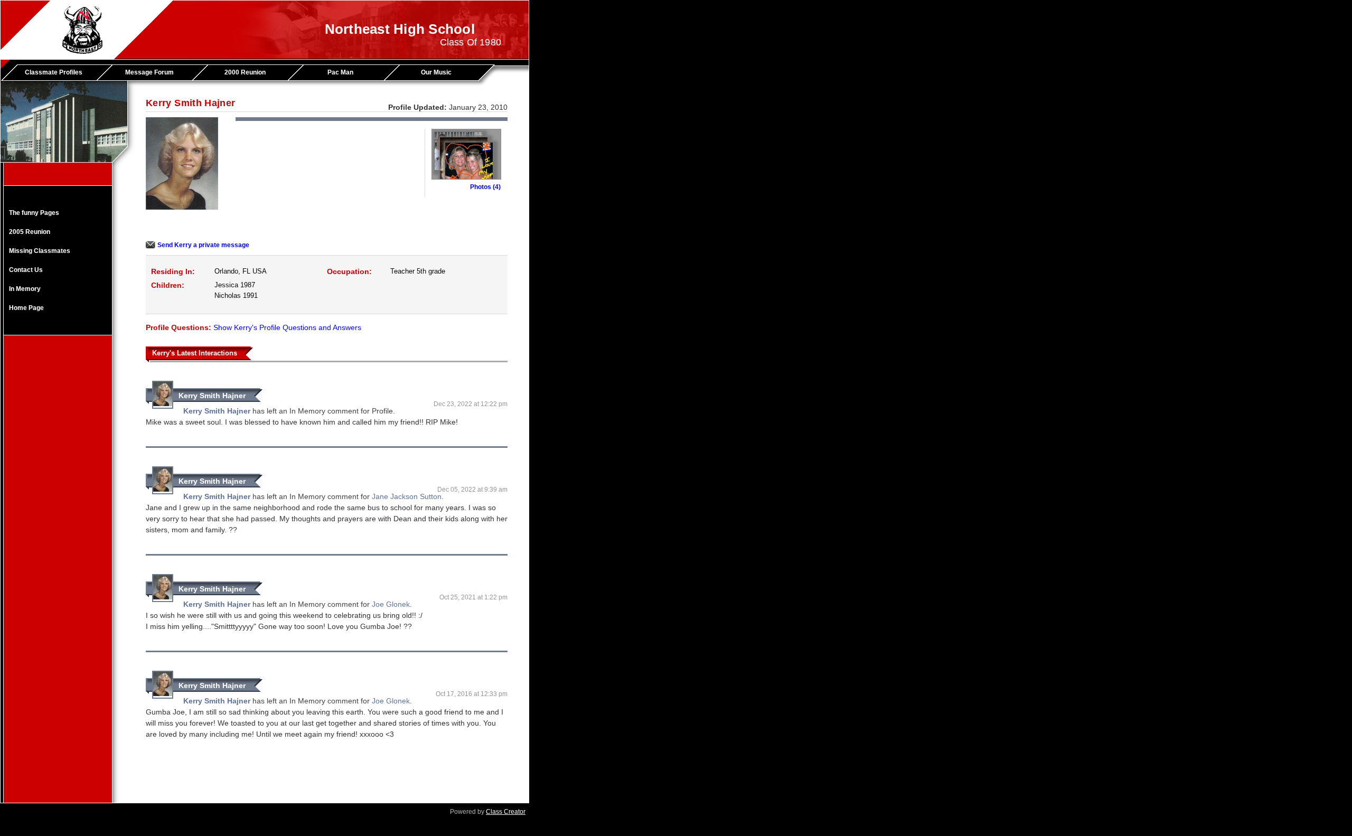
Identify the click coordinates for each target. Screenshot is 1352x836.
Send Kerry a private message (203, 245)
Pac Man (340, 72)
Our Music (436, 72)
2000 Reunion (245, 72)
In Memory (25, 289)
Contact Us (26, 270)
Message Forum (149, 72)
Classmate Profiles (53, 72)
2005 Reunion (29, 232)
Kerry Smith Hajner (212, 395)
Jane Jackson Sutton (407, 496)
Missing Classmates (39, 251)
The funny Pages (34, 213)
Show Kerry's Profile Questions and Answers (287, 327)
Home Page (26, 308)
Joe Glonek (391, 604)
